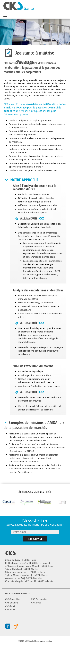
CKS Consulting (12, 599)
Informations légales (43, 641)
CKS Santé (10, 610)
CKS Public (10, 606)
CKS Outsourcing (39, 599)
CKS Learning (11, 603)
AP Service (36, 603)
